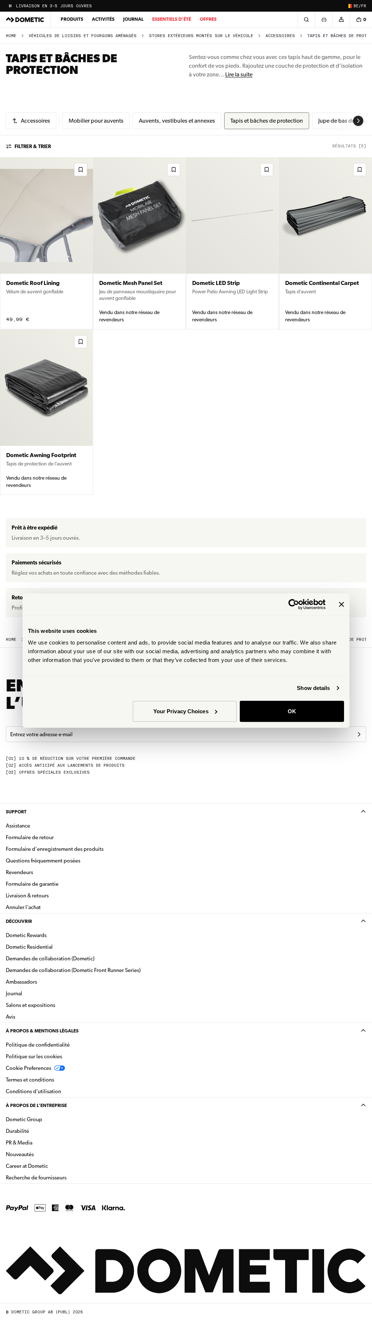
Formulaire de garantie (32, 884)
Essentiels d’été (171, 19)
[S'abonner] (359, 734)
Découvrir (19, 921)
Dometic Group (47, 1119)
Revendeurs (19, 872)
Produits (72, 19)
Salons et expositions (30, 1005)
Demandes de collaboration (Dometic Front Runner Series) (73, 970)
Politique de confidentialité (38, 1045)
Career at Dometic (50, 1165)
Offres (208, 19)
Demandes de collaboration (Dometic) (50, 958)
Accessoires (280, 36)
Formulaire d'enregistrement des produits (55, 849)
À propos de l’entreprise (36, 1105)
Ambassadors (21, 982)
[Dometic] (25, 19)
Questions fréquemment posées (43, 860)
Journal (133, 19)
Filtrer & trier (33, 146)
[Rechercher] (306, 20)
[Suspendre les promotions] (10, 5)
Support (16, 811)
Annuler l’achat (23, 907)
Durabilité (17, 1131)
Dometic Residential (52, 946)
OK (292, 711)
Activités (103, 19)
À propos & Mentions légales (42, 1031)
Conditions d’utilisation (33, 1091)
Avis (10, 1016)
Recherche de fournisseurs (36, 1177)
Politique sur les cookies (34, 1056)
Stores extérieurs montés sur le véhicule (201, 36)
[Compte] (341, 20)
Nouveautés (43, 1154)
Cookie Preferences (28, 1068)
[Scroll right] (358, 121)
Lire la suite (238, 74)
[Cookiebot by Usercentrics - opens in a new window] (294, 604)
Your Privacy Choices (181, 711)
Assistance (18, 825)
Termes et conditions (30, 1079)
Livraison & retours (27, 895)
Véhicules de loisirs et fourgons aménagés (83, 36)
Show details (313, 688)
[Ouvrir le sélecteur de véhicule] (323, 20)
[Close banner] (341, 604)
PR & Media (42, 1142)
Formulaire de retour (30, 837)
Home (11, 36)
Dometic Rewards (26, 935)
